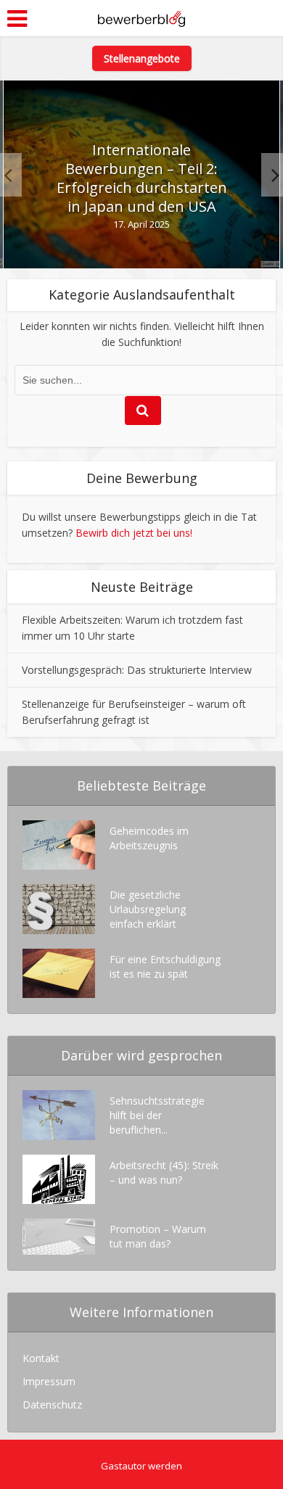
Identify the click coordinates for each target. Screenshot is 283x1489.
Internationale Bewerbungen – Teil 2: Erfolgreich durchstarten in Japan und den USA (142, 178)
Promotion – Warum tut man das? (158, 1236)
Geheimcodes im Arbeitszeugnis (149, 838)
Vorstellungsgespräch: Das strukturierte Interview (137, 670)
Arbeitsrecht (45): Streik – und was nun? (164, 1172)
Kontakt (41, 1358)
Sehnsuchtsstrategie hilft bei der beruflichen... (157, 1115)
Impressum (48, 1381)
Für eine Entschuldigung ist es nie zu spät (165, 966)
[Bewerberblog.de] (141, 16)
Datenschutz (52, 1404)
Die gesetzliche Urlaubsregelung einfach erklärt (148, 909)
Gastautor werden (141, 1465)
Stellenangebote (142, 58)
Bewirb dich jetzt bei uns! (133, 533)
